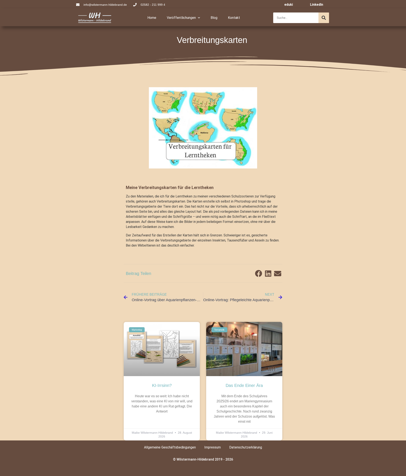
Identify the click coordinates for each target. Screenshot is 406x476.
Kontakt (234, 18)
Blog (214, 18)
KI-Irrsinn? (162, 385)
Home (151, 18)
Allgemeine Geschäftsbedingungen (170, 447)
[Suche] (323, 17)
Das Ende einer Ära (244, 385)
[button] (258, 273)
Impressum (212, 447)
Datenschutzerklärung (245, 447)
